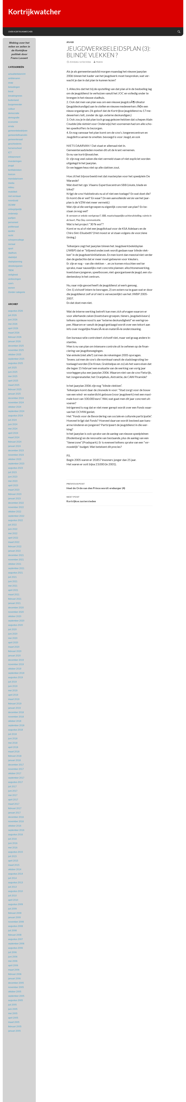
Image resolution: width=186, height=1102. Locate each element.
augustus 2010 (15, 891)
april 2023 (13, 485)
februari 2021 (14, 599)
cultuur (11, 109)
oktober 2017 (14, 773)
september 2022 (16, 516)
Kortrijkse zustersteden (81, 499)
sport (10, 248)
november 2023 (16, 455)
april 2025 (13, 380)
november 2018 (16, 716)
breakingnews (15, 96)
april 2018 (13, 747)
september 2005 (16, 996)
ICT (10, 152)
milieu (11, 187)
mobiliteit (12, 192)
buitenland (13, 100)
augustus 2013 (15, 882)
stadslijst (12, 257)
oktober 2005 (14, 991)
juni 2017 (12, 791)
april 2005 (13, 1018)
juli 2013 (12, 887)
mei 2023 (12, 481)
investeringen (15, 161)
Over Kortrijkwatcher (20, 31)
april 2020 (13, 642)
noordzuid (13, 200)
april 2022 (13, 538)
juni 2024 (12, 424)
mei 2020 (12, 638)
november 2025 (16, 350)
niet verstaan (14, 196)
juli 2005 (12, 1004)
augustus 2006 (15, 948)
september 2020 (16, 620)
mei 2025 (12, 376)
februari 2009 (14, 913)
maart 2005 (13, 1022)
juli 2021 (12, 577)
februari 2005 (14, 1026)
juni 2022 (12, 529)
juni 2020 (12, 634)
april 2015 (13, 860)
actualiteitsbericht (16, 74)
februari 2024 (14, 442)
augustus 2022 (15, 520)
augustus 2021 (15, 572)
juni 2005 (12, 1009)
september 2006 (16, 943)
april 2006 (13, 965)
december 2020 (16, 607)
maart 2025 (13, 385)
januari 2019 (14, 708)
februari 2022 (14, 546)
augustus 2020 (15, 625)
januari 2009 (14, 917)
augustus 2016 (15, 834)
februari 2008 (14, 935)
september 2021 (16, 568)
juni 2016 (12, 843)
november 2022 (16, 507)
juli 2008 (12, 930)
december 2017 (16, 764)
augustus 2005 (15, 1000)
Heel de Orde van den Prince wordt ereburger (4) (95, 486)
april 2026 (13, 328)
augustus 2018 (15, 730)
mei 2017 (12, 795)
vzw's (10, 283)
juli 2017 (12, 786)
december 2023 (16, 450)
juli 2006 (12, 952)
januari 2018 (14, 760)
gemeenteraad (15, 139)
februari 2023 (14, 494)
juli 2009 (12, 908)
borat (10, 91)
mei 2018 (12, 743)
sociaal (11, 244)
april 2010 (13, 900)
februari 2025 (14, 389)
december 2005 (16, 983)
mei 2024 (12, 428)
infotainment (14, 157)
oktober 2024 (14, 407)
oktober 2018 (14, 721)
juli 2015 (12, 856)
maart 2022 (13, 542)
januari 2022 (14, 551)
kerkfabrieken (15, 170)
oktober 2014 (14, 869)
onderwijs (13, 213)
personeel (13, 222)
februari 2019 (14, 703)
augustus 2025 (15, 363)
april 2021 (13, 590)
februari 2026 (14, 337)
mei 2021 (12, 586)
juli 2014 (12, 878)
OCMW (11, 205)
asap (10, 82)
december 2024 (16, 398)
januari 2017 (14, 812)
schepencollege (16, 240)
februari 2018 (14, 756)
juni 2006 (12, 956)
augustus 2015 (15, 852)
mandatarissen (15, 178)
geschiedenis (14, 144)
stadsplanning (15, 261)
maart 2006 (13, 970)
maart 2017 (13, 804)
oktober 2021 (14, 564)
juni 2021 (12, 581)
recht (10, 235)
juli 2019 (12, 682)
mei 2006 (12, 961)
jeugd (70, 42)
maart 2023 (13, 490)
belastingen (14, 87)
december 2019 (16, 660)
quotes (11, 231)
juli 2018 (12, 734)
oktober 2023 (14, 459)
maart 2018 (13, 751)
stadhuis (12, 253)
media (11, 183)
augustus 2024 (15, 415)
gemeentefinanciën (17, 135)
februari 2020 (14, 651)
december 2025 (16, 346)
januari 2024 (14, 446)
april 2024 (13, 433)
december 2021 (16, 555)
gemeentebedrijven (17, 130)
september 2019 (16, 673)
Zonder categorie (16, 292)
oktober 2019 (14, 668)
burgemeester (15, 104)
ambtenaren (14, 78)
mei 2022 (12, 533)
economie (13, 122)
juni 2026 (12, 319)
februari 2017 (14, 808)
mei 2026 (12, 324)
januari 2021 (14, 603)
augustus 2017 (15, 782)
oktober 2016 (14, 826)
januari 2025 (14, 394)
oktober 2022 (14, 511)
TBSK (11, 270)
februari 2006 (14, 974)
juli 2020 (12, 629)
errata (11, 126)
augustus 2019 (15, 677)
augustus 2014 (15, 874)
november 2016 (16, 821)
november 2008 (16, 922)
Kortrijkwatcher (34, 11)
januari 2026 (14, 341)
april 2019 (13, 695)
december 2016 (16, 817)
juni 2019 (12, 686)
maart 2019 (13, 699)
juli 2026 (12, 315)
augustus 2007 (15, 939)
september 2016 (16, 830)
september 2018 (16, 725)
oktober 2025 (14, 354)
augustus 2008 (15, 926)
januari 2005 (14, 1031)
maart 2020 (13, 647)
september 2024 (16, 411)
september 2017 (16, 778)
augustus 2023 (15, 468)
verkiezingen (14, 279)
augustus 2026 (15, 311)
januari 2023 (14, 498)
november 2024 (16, 402)
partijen (12, 218)
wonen (11, 288)
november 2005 (16, 987)
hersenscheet (15, 148)
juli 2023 (12, 472)
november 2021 (16, 559)
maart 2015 (13, 865)
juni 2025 (12, 372)
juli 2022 (12, 524)
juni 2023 (12, 476)
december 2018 (16, 712)
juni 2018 (12, 738)
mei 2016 (12, 847)
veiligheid (13, 274)
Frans (99, 62)
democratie (13, 113)
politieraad (13, 226)
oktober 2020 (14, 616)
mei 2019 (12, 690)
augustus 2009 (15, 904)
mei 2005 (12, 1013)
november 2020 (16, 612)
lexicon (11, 174)
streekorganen (15, 266)
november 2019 (16, 664)
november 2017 (16, 769)
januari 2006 (14, 978)
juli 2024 (12, 420)
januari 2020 (14, 655)
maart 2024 (13, 437)
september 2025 (16, 359)
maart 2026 (13, 332)
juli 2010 (12, 895)
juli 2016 (12, 839)
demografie (13, 117)
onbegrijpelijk (15, 209)
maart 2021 (13, 594)
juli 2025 (12, 367)
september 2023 (16, 463)
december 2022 (16, 503)
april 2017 (13, 799)
